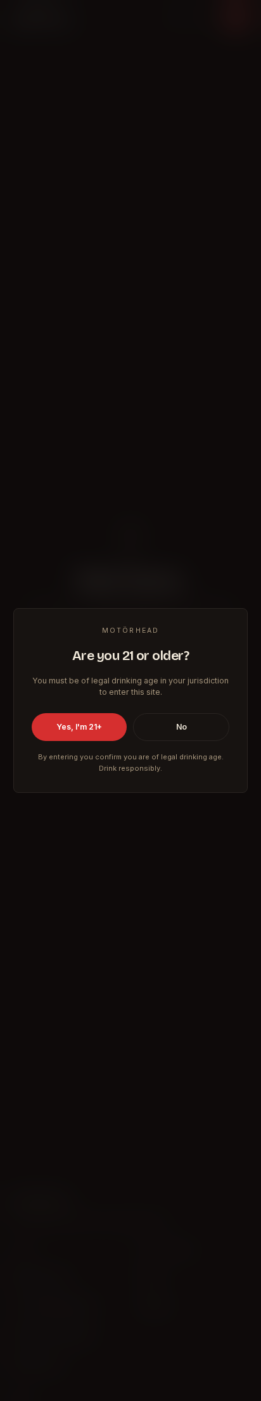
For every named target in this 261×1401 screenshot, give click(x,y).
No (181, 727)
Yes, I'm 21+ (79, 727)
